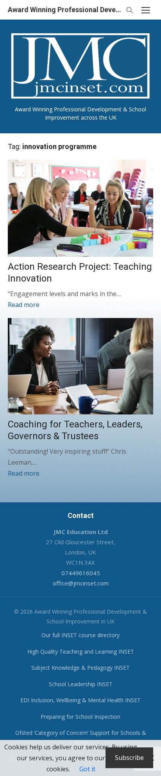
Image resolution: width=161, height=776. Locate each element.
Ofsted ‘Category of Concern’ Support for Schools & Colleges (80, 737)
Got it (87, 769)
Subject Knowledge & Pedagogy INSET (80, 667)
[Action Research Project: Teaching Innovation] (80, 208)
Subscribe (129, 757)
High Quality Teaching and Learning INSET (80, 651)
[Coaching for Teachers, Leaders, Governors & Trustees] (80, 366)
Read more (23, 304)
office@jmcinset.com (81, 583)
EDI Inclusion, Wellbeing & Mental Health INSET (80, 700)
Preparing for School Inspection (80, 716)
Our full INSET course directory (80, 635)
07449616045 (80, 573)
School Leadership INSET (81, 684)
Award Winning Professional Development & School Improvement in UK (65, 9)
